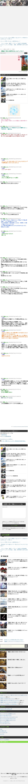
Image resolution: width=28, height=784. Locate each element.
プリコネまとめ (3, 732)
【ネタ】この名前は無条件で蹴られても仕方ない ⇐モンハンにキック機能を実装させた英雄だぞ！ (17, 561)
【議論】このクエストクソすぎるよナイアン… (14, 641)
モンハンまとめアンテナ (5, 715)
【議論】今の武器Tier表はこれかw (7, 698)
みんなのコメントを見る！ (6, 439)
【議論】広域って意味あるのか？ (15, 667)
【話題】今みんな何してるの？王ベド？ (16, 683)
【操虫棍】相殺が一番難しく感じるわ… (16, 659)
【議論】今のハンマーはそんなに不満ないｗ (9, 702)
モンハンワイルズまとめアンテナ (8, 718)
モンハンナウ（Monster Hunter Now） (17, 441)
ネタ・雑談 (4, 441)
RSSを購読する (4, 741)
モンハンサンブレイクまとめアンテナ (9, 717)
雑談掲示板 (4, 434)
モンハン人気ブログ (4, 721)
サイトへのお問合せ (4, 739)
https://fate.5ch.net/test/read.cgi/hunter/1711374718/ (20, 426)
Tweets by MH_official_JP (6, 708)
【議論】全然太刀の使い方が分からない (16, 651)
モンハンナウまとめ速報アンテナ (8, 713)
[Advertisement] (14, 20)
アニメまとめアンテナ (5, 723)
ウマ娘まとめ (3, 730)
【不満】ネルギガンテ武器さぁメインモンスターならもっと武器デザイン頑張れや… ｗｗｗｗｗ (17, 616)
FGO (1, 729)
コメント (4, 507)
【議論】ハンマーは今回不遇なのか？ (16, 675)
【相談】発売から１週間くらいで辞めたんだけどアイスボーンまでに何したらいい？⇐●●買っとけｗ (17, 600)
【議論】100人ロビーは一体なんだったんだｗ (9, 700)
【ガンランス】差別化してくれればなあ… (8, 704)
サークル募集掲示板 (6, 436)
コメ (26, 53)
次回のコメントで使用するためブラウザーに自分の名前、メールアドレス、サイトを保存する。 (13, 522)
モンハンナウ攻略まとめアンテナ (8, 720)
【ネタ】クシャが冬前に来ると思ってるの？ (13, 639)
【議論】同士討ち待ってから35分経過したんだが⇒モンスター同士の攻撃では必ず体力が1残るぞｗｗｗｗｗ (17, 592)
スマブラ (2, 734)
